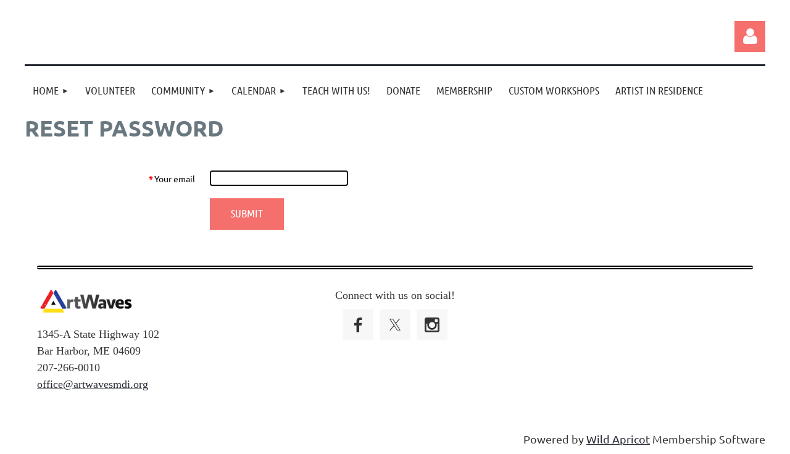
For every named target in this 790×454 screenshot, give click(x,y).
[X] (395, 324)
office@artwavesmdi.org (92, 384)
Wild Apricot (618, 438)
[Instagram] (432, 324)
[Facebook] (358, 324)
